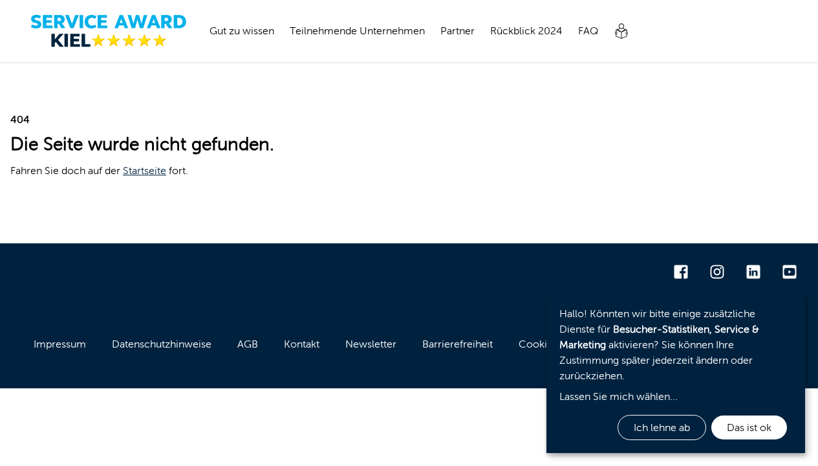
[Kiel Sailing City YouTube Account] (789, 272)
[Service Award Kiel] (108, 31)
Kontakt (301, 344)
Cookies (538, 344)
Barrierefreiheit (457, 344)
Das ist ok (749, 427)
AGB (247, 344)
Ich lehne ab (662, 427)
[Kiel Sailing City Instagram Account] (717, 272)
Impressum (60, 344)
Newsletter (370, 344)
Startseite (144, 170)
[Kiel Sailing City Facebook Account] (681, 272)
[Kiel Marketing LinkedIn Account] (753, 272)
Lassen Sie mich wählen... (618, 396)
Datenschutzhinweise (161, 344)
